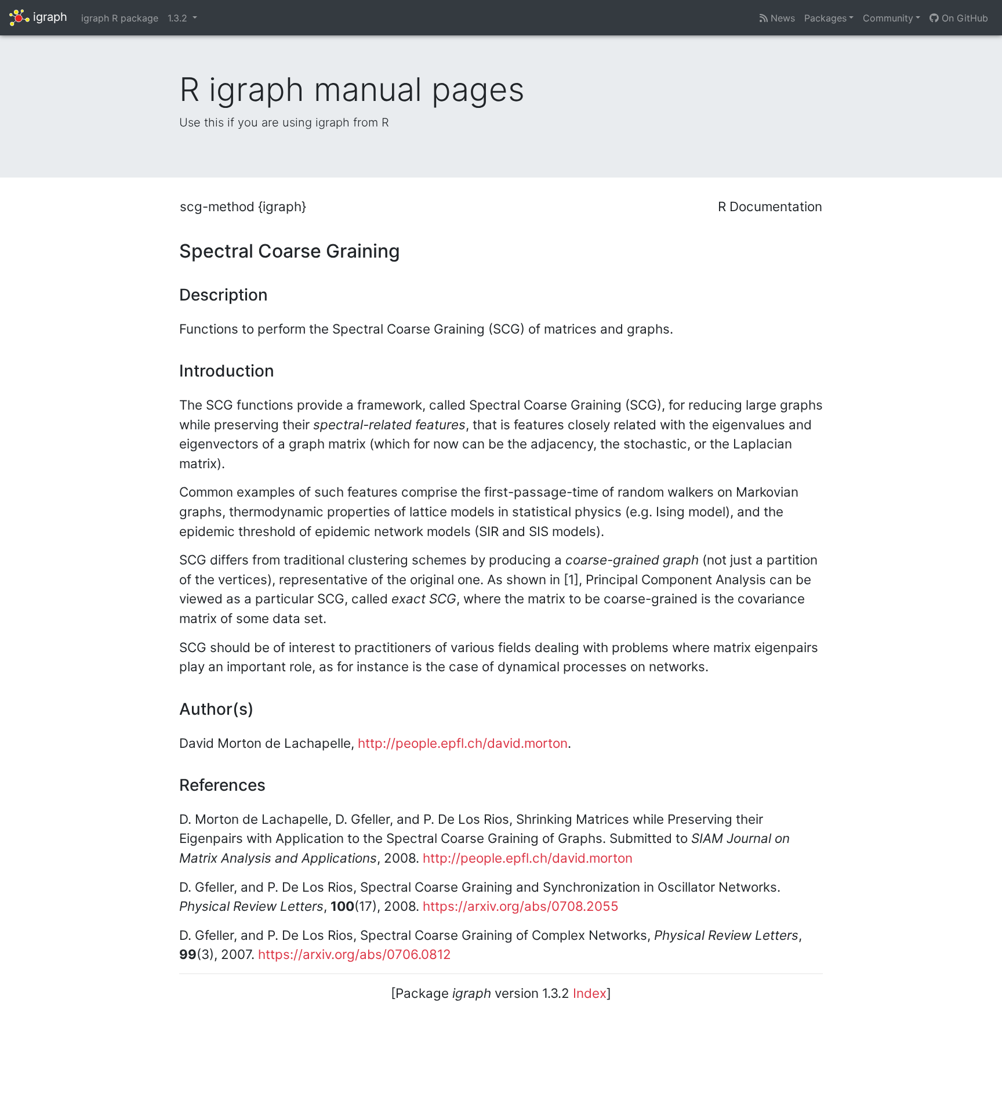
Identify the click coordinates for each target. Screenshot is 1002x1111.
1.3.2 (179, 18)
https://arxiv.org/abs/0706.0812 (354, 954)
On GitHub (963, 18)
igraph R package (119, 18)
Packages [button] (825, 18)
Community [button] (888, 18)
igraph (48, 17)
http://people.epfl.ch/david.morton (463, 743)
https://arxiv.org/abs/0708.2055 (521, 906)
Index (590, 993)
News (781, 18)
